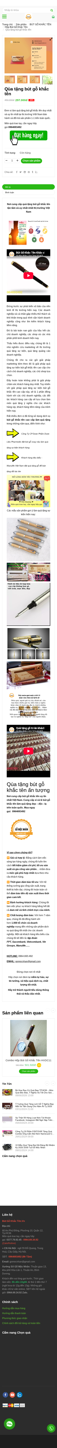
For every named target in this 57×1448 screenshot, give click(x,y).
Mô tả (8, 187)
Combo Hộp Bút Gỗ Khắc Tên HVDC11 (28, 1060)
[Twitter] (20, 172)
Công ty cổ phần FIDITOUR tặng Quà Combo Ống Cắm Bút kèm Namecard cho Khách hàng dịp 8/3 (35, 1133)
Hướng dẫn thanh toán (14, 1313)
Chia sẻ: (9, 172)
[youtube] (12, 1395)
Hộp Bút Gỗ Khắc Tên (16, 27)
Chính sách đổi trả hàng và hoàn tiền (21, 1323)
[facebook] (5, 1395)
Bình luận (9, 192)
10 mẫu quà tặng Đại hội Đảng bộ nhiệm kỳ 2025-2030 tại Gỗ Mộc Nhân (35, 1146)
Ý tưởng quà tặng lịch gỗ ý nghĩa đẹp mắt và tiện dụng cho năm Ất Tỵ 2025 (34, 1105)
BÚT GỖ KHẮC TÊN (40, 24)
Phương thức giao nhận (14, 1318)
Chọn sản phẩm (31, 160)
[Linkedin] (25, 172)
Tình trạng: (10, 153)
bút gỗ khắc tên (41, 204)
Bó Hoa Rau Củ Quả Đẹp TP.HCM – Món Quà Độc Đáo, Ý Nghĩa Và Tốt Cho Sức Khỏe (34, 1092)
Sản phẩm (21, 24)
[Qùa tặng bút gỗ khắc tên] (29, 172)
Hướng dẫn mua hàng (13, 1308)
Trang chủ (7, 24)
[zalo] (19, 1395)
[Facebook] (16, 172)
